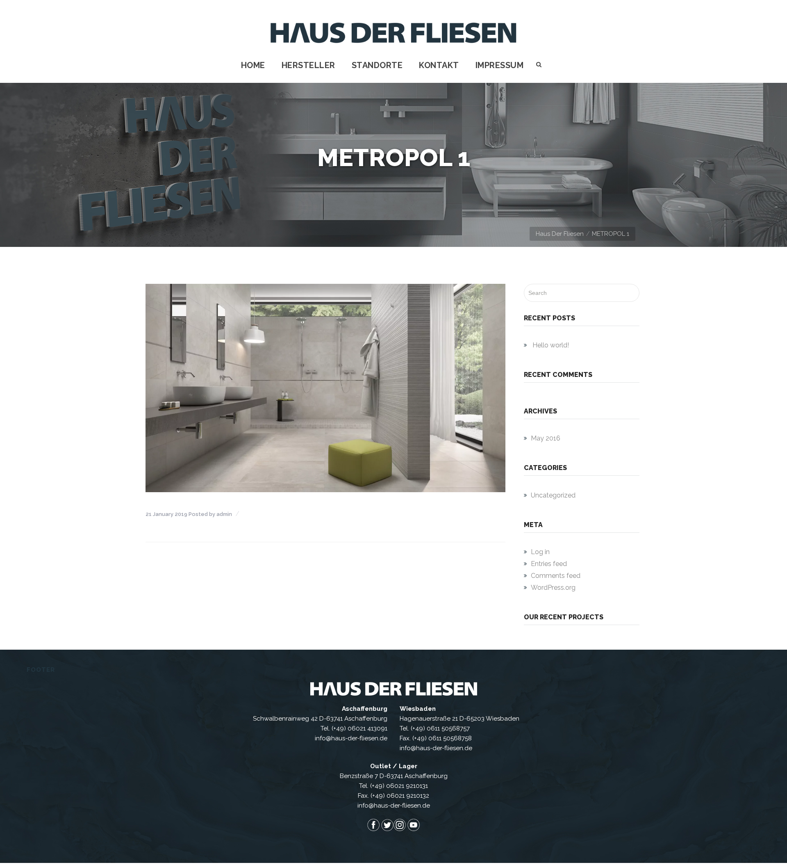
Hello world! (550, 345)
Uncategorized (553, 495)
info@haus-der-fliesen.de (351, 738)
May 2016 (545, 438)
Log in (540, 552)
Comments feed (555, 576)
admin (224, 514)
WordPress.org (553, 587)
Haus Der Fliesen (560, 233)
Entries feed (549, 564)
